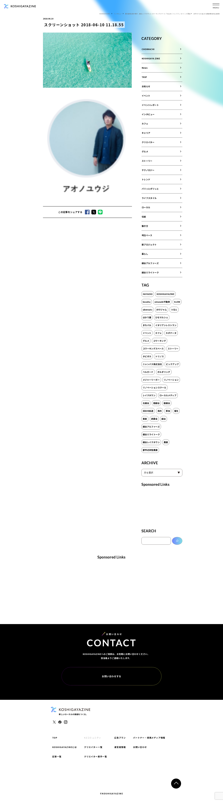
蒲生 (176, 410)
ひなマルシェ (161, 317)
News (145, 67)
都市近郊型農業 (150, 449)
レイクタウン (149, 395)
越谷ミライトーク (150, 272)
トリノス (159, 356)
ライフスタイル (149, 197)
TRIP (144, 77)
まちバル (147, 325)
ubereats (147, 309)
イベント (146, 95)
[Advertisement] (161, 506)
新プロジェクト (149, 244)
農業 (166, 442)
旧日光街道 (148, 410)
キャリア (146, 132)
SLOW (177, 301)
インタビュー (148, 114)
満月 (159, 410)
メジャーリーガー (151, 379)
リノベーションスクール (154, 387)
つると (174, 309)
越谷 (163, 418)
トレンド (146, 179)
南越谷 (156, 403)
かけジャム (161, 309)
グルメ (145, 151)
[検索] (177, 541)
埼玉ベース (147, 235)
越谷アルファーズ (150, 263)
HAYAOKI (148, 293)
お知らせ (146, 86)
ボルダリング (163, 371)
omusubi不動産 (162, 301)
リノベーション (171, 379)
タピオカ (147, 356)
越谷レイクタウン (151, 442)
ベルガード (148, 371)
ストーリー (147, 160)
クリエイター (148, 142)
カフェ (145, 123)
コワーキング (159, 340)
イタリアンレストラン (165, 325)
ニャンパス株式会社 (152, 364)
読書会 (154, 418)
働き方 (145, 225)
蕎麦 (145, 418)
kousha (146, 301)
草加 (168, 410)
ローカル (146, 207)
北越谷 (146, 403)
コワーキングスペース (153, 348)
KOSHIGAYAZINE (165, 293)
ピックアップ (172, 364)
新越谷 (167, 403)
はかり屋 (147, 317)
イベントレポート (150, 104)
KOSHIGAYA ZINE (151, 58)
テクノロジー (148, 170)
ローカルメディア (167, 395)
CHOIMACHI (148, 49)
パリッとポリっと (150, 188)
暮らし (145, 253)
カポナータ (171, 332)
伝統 (144, 216)
